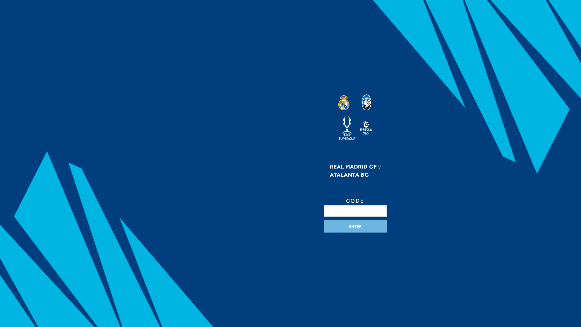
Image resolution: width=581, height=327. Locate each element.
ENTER (355, 226)
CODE (355, 201)
